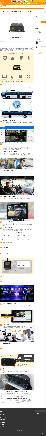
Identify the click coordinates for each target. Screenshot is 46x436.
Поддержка (2, 414)
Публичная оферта (3, 417)
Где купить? (2, 411)
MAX (21, 430)
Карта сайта (2, 426)
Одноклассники (26, 430)
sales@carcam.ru (38, 414)
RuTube (19, 430)
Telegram (23, 430)
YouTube (25, 430)
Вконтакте (17, 430)
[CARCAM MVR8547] (17, 28)
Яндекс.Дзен (28, 430)
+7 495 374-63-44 (38, 413)
